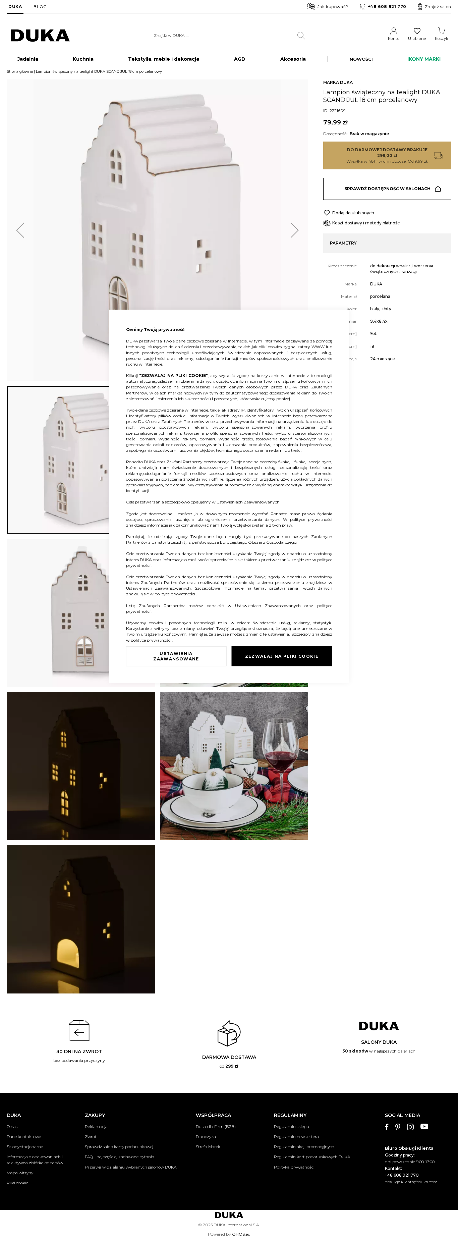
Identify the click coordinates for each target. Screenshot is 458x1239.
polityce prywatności (311, 519)
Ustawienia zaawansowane (176, 656)
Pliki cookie (17, 1182)
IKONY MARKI (424, 59)
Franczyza (206, 1136)
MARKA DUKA (338, 82)
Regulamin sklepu (291, 1126)
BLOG (40, 6)
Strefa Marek (208, 1146)
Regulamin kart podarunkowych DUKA (312, 1156)
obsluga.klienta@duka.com (411, 1181)
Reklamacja (96, 1126)
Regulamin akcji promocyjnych (304, 1146)
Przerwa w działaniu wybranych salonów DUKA (130, 1167)
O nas (12, 1126)
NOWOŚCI (361, 59)
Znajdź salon (438, 6)
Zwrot (91, 1136)
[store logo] (40, 35)
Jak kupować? (333, 6)
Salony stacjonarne (25, 1146)
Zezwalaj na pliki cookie (282, 655)
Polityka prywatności (294, 1167)
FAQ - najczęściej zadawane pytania (119, 1156)
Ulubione (417, 38)
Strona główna (20, 71)
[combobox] (229, 35)
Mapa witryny (20, 1172)
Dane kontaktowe (24, 1136)
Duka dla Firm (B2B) (216, 1126)
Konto (394, 38)
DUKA (15, 6)
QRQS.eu (241, 1234)
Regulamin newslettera (296, 1136)
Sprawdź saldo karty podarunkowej (119, 1146)
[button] (20, 230)
